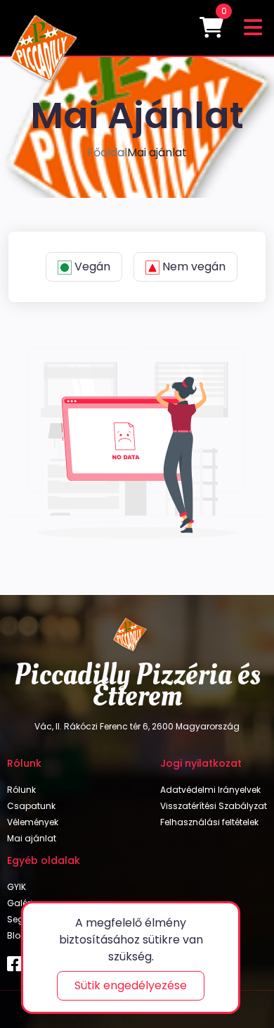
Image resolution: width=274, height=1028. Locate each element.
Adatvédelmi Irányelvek (210, 790)
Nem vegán (194, 266)
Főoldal (107, 152)
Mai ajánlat (31, 838)
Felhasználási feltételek (209, 822)
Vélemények (32, 822)
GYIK (16, 887)
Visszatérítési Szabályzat (213, 806)
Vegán (92, 266)
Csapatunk (31, 806)
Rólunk (21, 790)
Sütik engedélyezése (130, 985)
